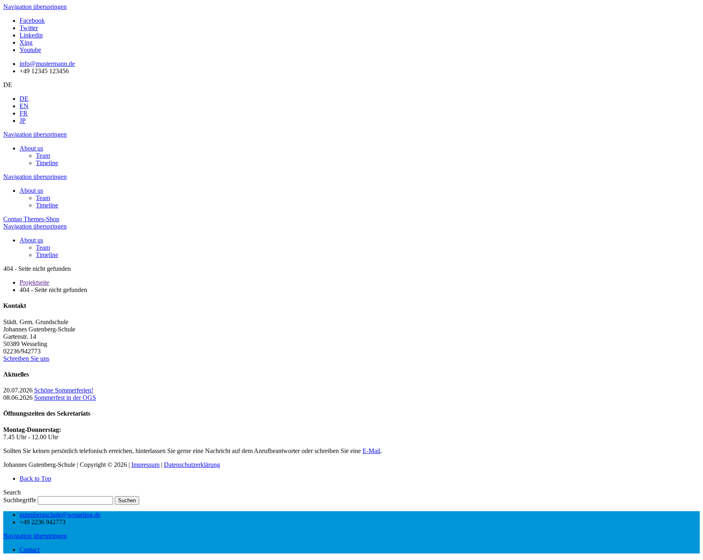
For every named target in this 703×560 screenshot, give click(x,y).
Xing (26, 42)
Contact (29, 549)
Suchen (127, 500)
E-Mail (371, 450)
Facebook (32, 20)
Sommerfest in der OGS (65, 397)
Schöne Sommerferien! (63, 390)
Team (43, 155)
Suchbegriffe (19, 500)
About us (31, 148)
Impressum (145, 464)
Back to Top (35, 478)
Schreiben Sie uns (26, 358)
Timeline (47, 162)
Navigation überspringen (35, 6)
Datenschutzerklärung (192, 464)
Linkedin (31, 35)
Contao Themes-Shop (31, 219)
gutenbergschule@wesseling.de (60, 514)
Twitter (29, 27)
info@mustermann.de (47, 63)
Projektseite (34, 282)
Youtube (30, 49)
